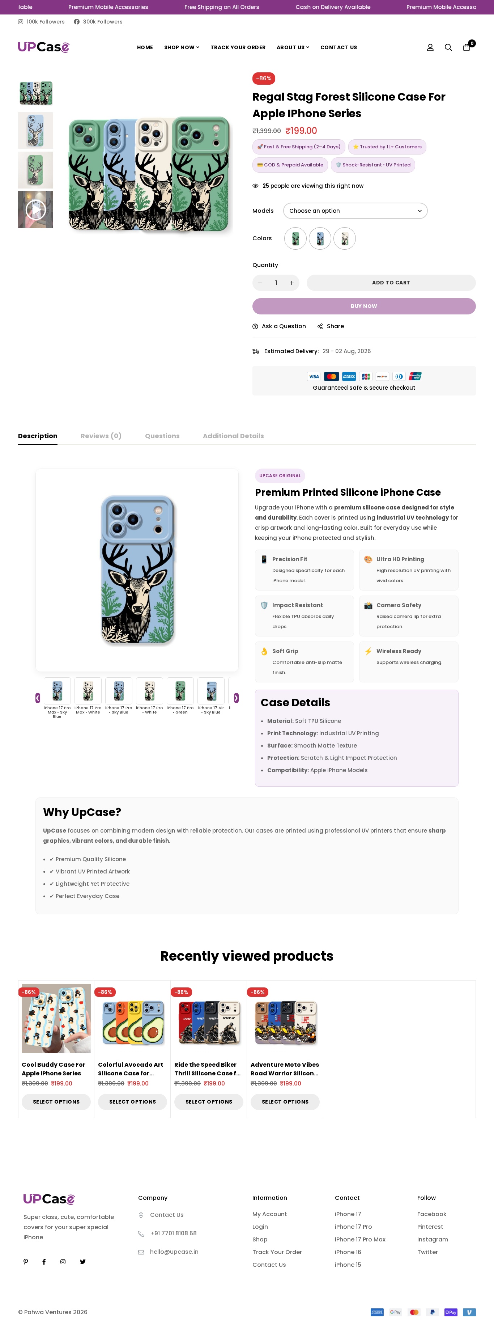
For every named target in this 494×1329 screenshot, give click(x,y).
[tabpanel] (247, 687)
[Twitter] (83, 1262)
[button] (227, 166)
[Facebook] (44, 1262)
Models (263, 211)
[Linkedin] (26, 1262)
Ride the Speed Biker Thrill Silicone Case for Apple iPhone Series (208, 1073)
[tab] (38, 436)
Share (335, 326)
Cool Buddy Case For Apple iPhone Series (53, 1069)
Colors (262, 238)
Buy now (364, 306)
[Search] (448, 47)
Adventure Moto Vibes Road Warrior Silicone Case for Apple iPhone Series (285, 1078)
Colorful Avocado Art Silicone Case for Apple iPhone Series (130, 1073)
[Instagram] (62, 1262)
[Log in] (430, 47)
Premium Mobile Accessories (91, 7)
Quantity (265, 265)
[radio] (295, 238)
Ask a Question (284, 326)
